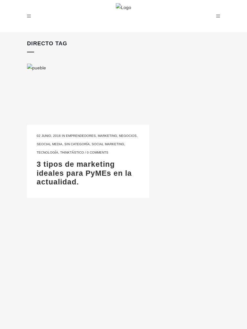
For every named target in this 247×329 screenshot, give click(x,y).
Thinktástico (72, 152)
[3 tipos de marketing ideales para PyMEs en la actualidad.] (88, 94)
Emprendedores (81, 136)
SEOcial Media (49, 144)
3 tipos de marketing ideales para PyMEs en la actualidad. (84, 173)
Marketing (107, 136)
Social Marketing (108, 144)
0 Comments (97, 152)
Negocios (128, 136)
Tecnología (47, 152)
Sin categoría (77, 144)
